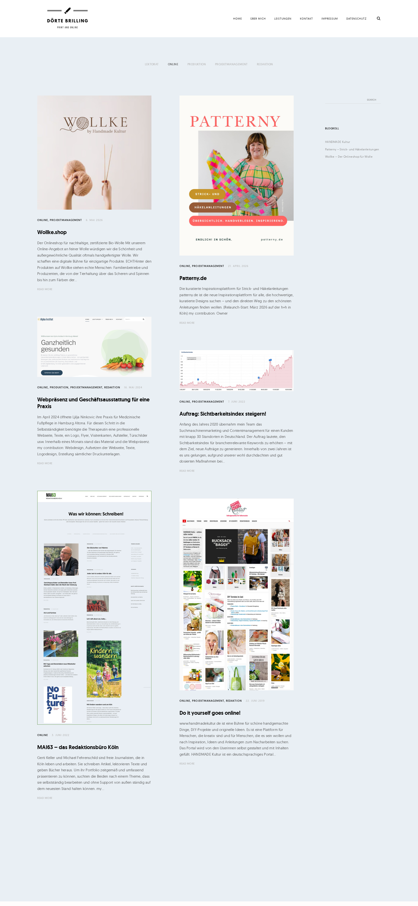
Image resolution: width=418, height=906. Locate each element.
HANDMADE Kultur (337, 142)
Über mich (258, 18)
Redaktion (265, 64)
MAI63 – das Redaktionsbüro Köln (78, 747)
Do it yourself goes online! (209, 712)
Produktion (196, 64)
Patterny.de (193, 278)
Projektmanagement (231, 64)
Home (237, 18)
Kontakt (306, 18)
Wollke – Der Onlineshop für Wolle (349, 156)
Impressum (329, 18)
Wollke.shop (52, 232)
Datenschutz (356, 18)
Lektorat (151, 64)
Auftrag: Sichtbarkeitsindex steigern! (222, 413)
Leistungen (282, 18)
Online (173, 64)
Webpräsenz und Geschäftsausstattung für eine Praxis (93, 403)
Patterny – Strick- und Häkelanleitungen (352, 149)
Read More (44, 289)
